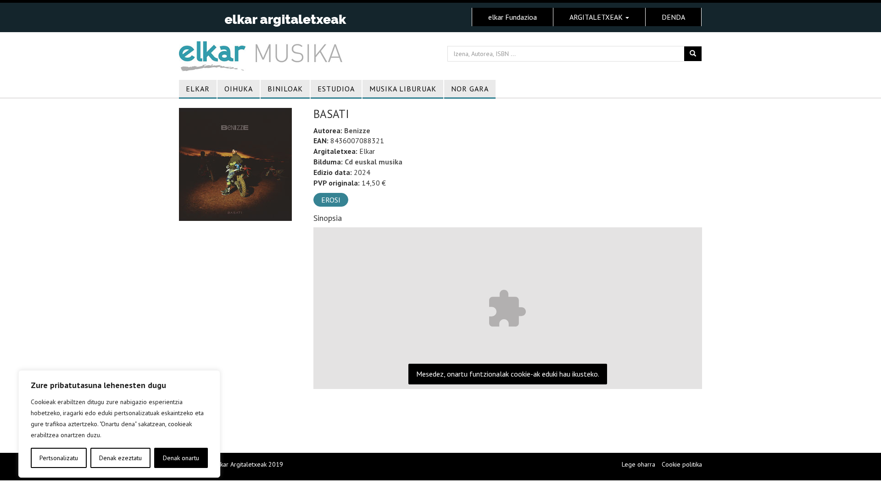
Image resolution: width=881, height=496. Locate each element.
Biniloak (285, 88)
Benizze (357, 130)
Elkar (198, 88)
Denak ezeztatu (120, 458)
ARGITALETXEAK (597, 17)
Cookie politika (682, 464)
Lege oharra (638, 464)
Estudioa (336, 88)
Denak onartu (181, 458)
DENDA (673, 17)
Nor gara (470, 88)
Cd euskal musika (373, 161)
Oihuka (238, 88)
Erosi (330, 199)
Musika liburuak (402, 88)
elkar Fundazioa (512, 17)
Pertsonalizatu (58, 458)
